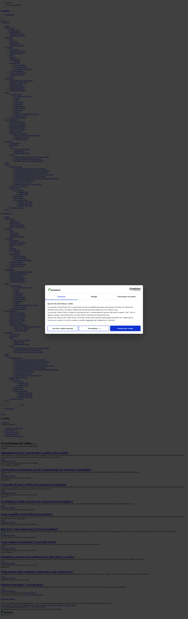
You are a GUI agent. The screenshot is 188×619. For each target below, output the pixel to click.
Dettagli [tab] (94, 296)
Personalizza (93, 328)
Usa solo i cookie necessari (62, 328)
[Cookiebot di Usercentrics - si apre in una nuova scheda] (131, 289)
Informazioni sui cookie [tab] (127, 296)
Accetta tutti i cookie (125, 328)
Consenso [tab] (61, 296)
